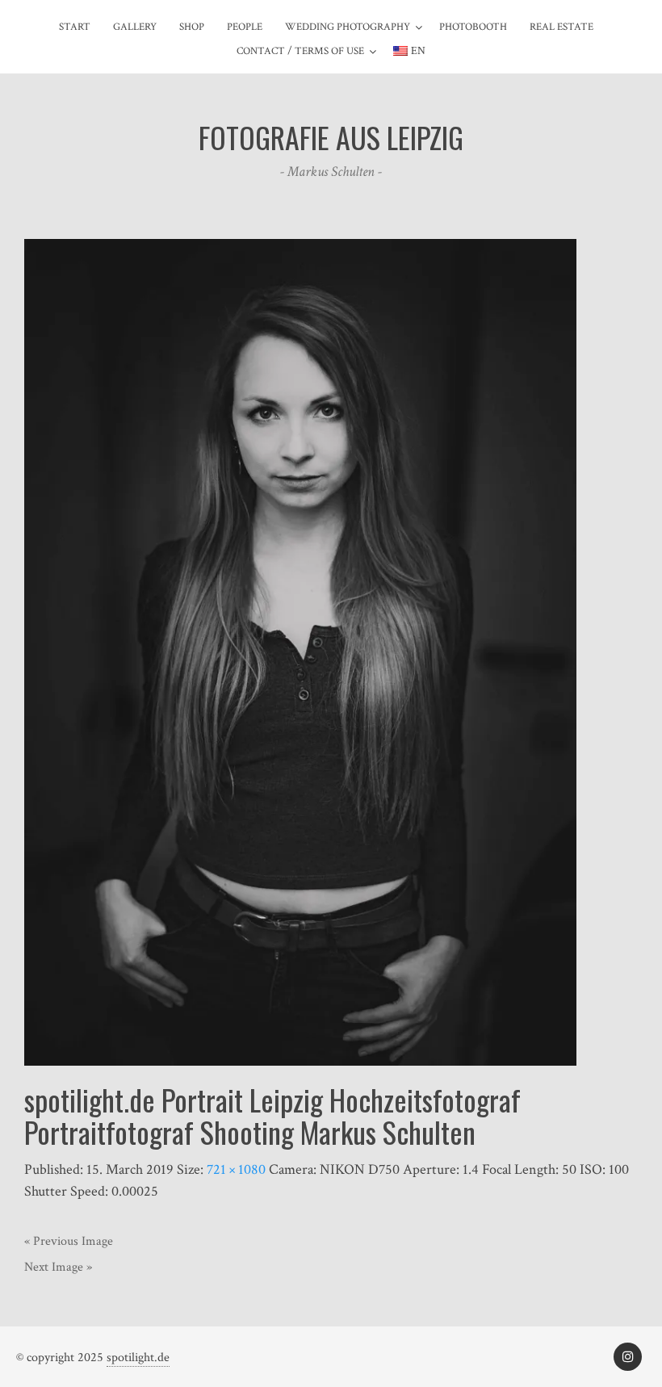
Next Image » (58, 1267)
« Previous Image (68, 1241)
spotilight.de (138, 1357)
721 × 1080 (236, 1169)
